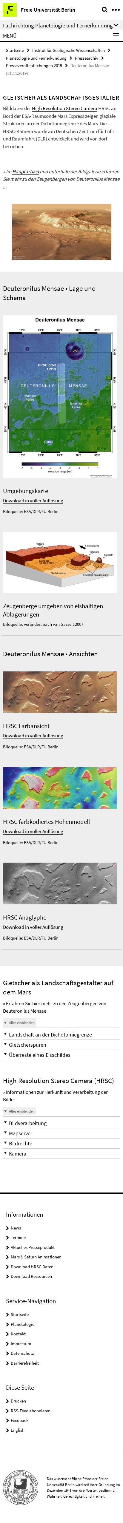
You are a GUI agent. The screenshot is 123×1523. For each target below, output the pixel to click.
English (17, 1430)
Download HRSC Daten (32, 1266)
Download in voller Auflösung (33, 500)
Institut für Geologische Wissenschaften (68, 50)
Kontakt (18, 1334)
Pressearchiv (86, 58)
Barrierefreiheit (25, 1363)
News (16, 1228)
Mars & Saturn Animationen (36, 1257)
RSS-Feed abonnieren (30, 1411)
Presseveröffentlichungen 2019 (34, 65)
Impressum (21, 1343)
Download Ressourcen (31, 1276)
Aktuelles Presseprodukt (33, 1247)
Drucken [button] (18, 1401)
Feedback (19, 1420)
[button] (61, 1034)
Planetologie (22, 1324)
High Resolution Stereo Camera (64, 108)
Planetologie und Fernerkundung (36, 58)
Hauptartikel (25, 171)
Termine (18, 1237)
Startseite (15, 50)
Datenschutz (22, 1353)
